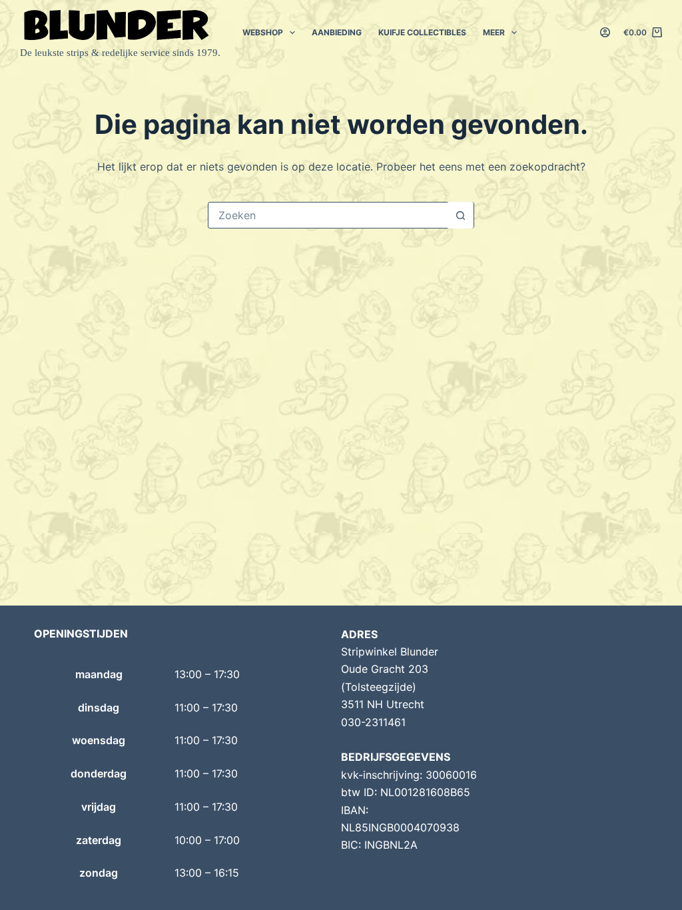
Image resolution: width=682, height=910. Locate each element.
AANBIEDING (337, 32)
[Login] (605, 32)
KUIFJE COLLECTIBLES (422, 32)
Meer (494, 32)
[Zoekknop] (460, 215)
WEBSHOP (262, 32)
